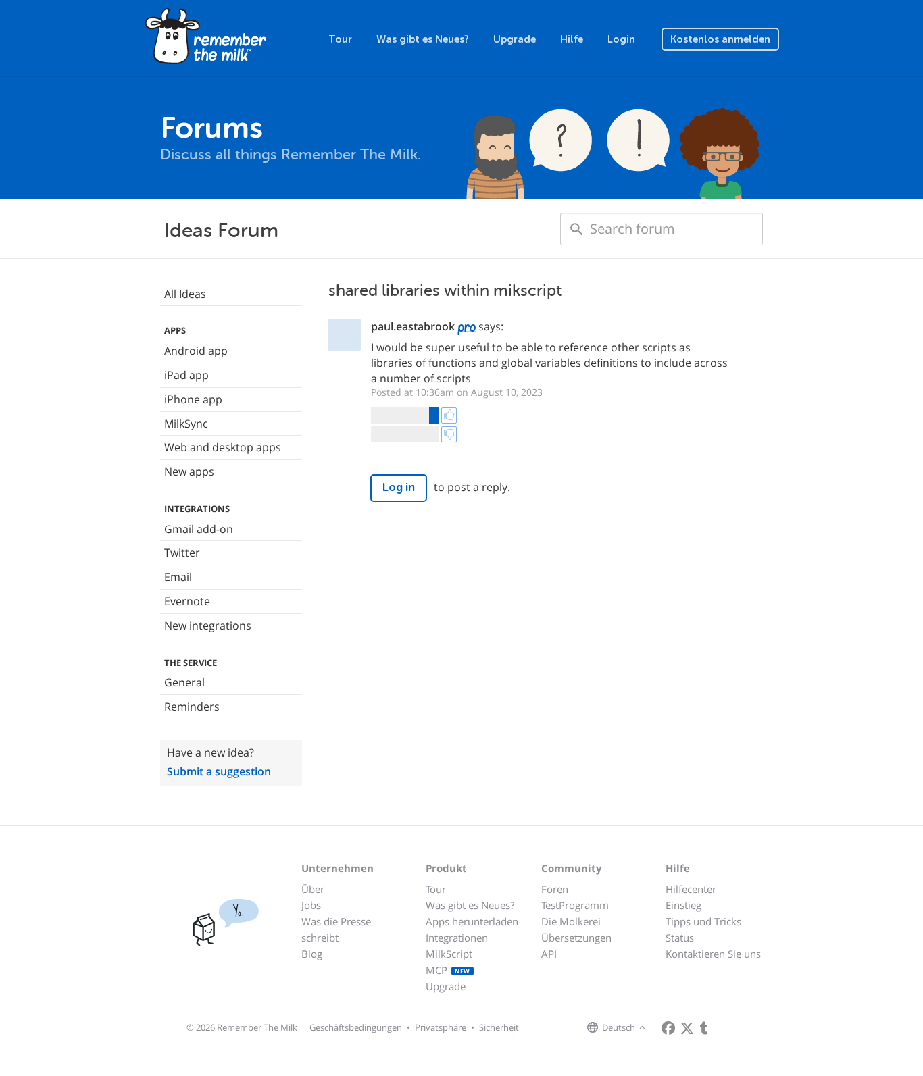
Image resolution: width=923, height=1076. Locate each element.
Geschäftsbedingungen (355, 1027)
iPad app (186, 374)
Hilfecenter (691, 889)
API (549, 953)
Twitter (182, 552)
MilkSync (186, 423)
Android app (196, 350)
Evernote (187, 601)
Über (312, 889)
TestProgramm (575, 905)
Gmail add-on (198, 528)
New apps (189, 471)
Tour (340, 39)
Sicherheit (499, 1027)
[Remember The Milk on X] (687, 1028)
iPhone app (193, 399)
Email (178, 576)
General (184, 682)
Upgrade (514, 39)
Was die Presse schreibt (336, 929)
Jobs (311, 905)
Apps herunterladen (472, 921)
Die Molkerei (571, 921)
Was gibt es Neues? (422, 39)
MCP (448, 970)
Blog (311, 953)
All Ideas (185, 293)
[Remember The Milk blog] (704, 1028)
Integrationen (457, 937)
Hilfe (571, 39)
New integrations (207, 625)
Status (680, 937)
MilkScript (449, 953)
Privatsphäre (440, 1027)
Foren (554, 889)
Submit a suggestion (219, 771)
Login (621, 39)
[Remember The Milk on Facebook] (668, 1028)
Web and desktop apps (222, 447)
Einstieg (683, 905)
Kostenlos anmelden (720, 39)
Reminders (192, 706)
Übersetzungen (576, 937)
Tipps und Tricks (703, 921)
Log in (398, 487)
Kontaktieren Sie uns (713, 953)
